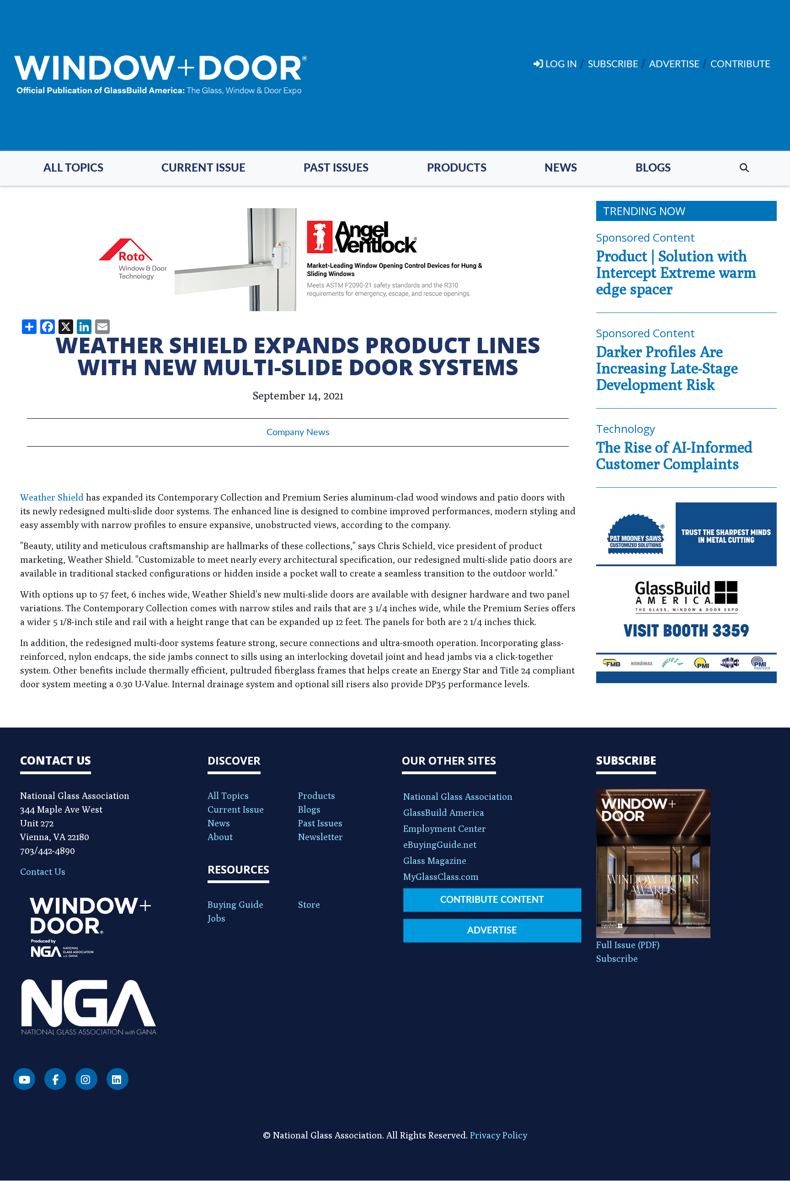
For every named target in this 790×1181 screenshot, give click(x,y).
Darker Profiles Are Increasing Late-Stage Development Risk (667, 368)
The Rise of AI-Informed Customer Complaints (674, 455)
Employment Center (444, 828)
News (560, 168)
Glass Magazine (434, 860)
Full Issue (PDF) (628, 944)
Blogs (653, 168)
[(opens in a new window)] (298, 259)
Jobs (216, 918)
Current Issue (203, 168)
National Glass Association (457, 796)
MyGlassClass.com (441, 876)
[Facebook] (55, 1079)
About (220, 836)
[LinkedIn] (117, 1079)
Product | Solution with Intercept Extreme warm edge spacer (676, 272)
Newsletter (320, 836)
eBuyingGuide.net (439, 844)
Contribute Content (492, 900)
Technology (625, 428)
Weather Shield (52, 497)
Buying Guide (235, 904)
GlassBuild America (443, 812)
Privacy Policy (498, 1135)
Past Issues (336, 168)
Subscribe (617, 958)
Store (309, 904)
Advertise (492, 930)
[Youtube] (24, 1079)
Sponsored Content (645, 237)
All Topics (73, 168)
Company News (298, 432)
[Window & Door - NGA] (160, 75)
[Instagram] (86, 1079)
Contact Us (42, 871)
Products (456, 168)
